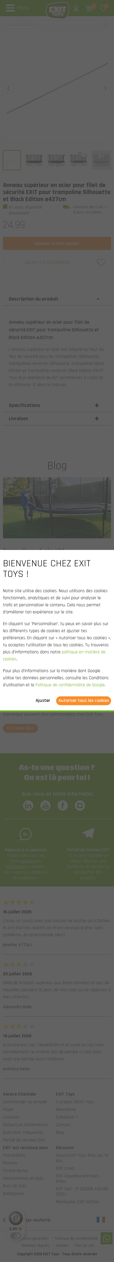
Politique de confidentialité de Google (70, 685)
